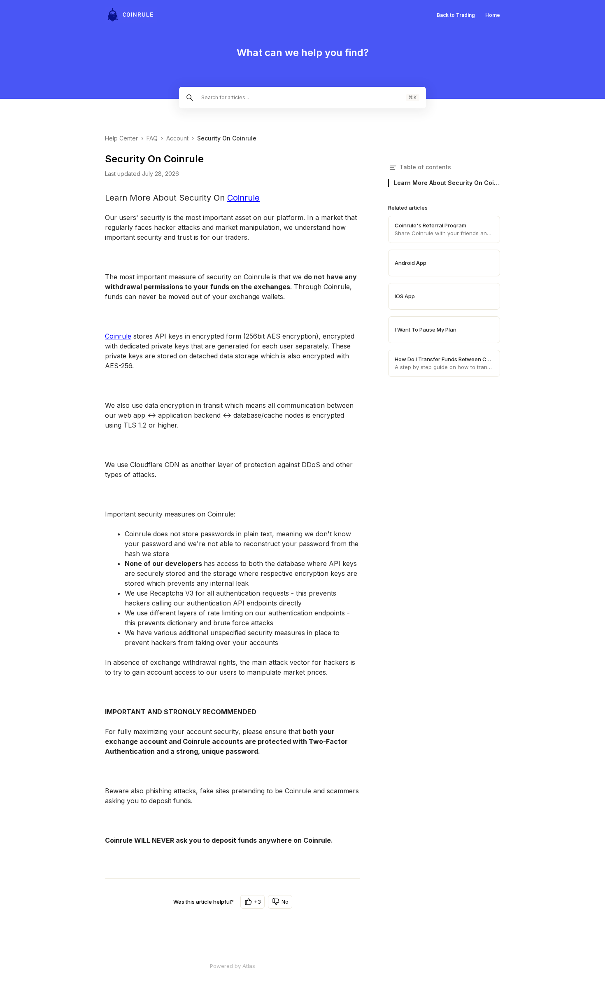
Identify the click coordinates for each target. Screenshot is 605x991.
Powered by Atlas (232, 966)
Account (177, 138)
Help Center (121, 138)
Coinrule (243, 198)
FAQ (152, 138)
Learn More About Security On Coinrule (447, 182)
